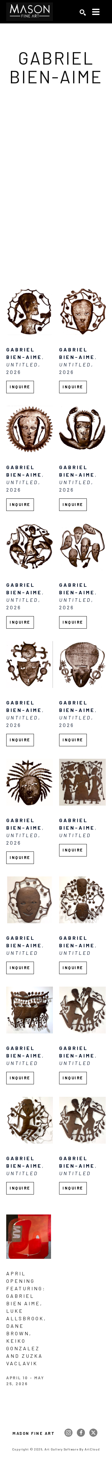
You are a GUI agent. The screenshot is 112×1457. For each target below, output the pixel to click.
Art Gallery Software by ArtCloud (72, 1449)
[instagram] (68, 1433)
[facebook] (81, 1433)
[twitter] (93, 1433)
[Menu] (96, 12)
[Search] (83, 12)
